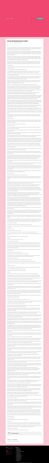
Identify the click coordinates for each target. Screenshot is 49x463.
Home (8, 42)
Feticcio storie (18, 452)
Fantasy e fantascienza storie (20, 451)
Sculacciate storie (18, 458)
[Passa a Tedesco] (32, 18)
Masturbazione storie (19, 455)
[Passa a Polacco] (29, 18)
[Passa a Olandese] (27, 18)
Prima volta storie (18, 457)
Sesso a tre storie (18, 459)
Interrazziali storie (18, 453)
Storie (12, 18)
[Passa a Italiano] (28, 18)
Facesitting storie (18, 450)
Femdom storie (11, 42)
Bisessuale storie (18, 449)
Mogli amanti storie (19, 456)
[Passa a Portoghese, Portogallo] (31, 18)
